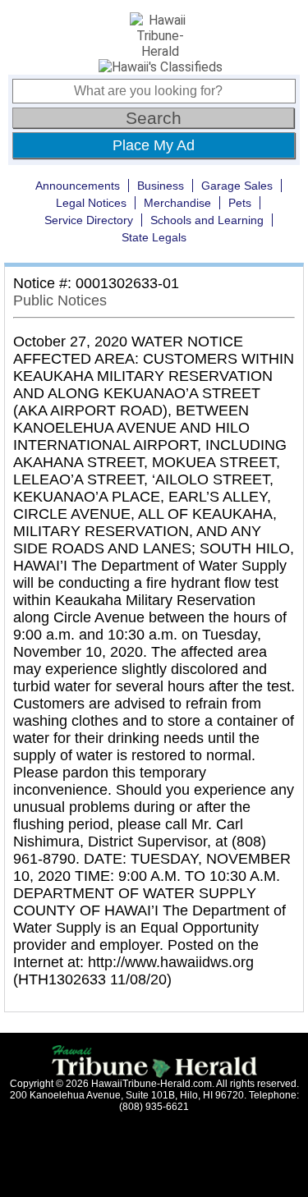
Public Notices (60, 300)
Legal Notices (91, 202)
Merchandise (177, 202)
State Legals (154, 237)
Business (160, 185)
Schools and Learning (207, 220)
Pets (239, 202)
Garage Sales (237, 185)
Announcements (77, 185)
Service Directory (88, 220)
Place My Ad (154, 145)
